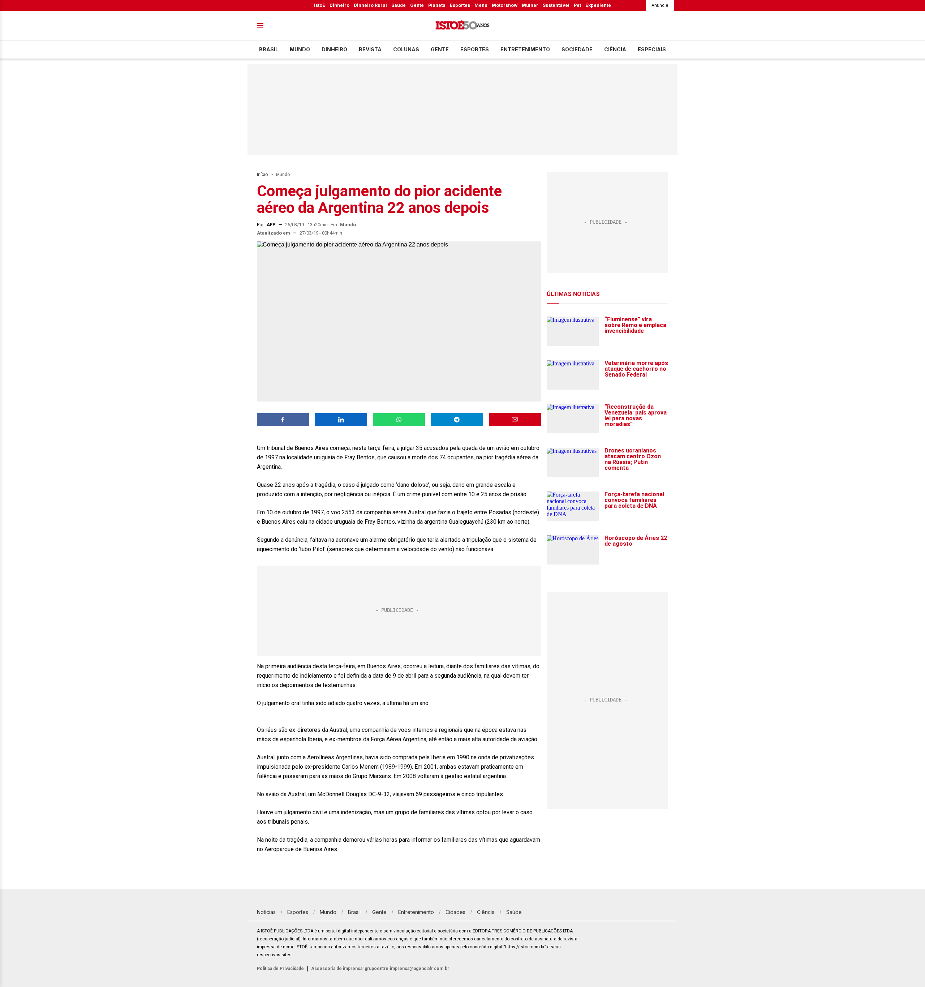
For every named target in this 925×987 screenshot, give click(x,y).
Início (262, 174)
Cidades (455, 912)
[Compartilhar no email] (515, 419)
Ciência (615, 49)
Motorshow (504, 5)
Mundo (300, 49)
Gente (417, 5)
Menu (480, 5)
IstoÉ (319, 5)
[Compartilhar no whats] (399, 419)
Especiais (652, 49)
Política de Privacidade (280, 968)
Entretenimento (525, 49)
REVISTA (370, 49)
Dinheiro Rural (370, 5)
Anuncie (659, 5)
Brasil (268, 49)
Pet (577, 5)
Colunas (406, 49)
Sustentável (556, 5)
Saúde (398, 5)
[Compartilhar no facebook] (283, 419)
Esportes (460, 5)
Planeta (437, 5)
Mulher (530, 5)
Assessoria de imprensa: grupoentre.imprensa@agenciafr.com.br (380, 968)
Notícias (266, 912)
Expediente (598, 5)
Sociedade (577, 49)
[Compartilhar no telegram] (457, 419)
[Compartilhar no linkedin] (341, 419)
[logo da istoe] (462, 26)
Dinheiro (339, 5)
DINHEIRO (334, 49)
